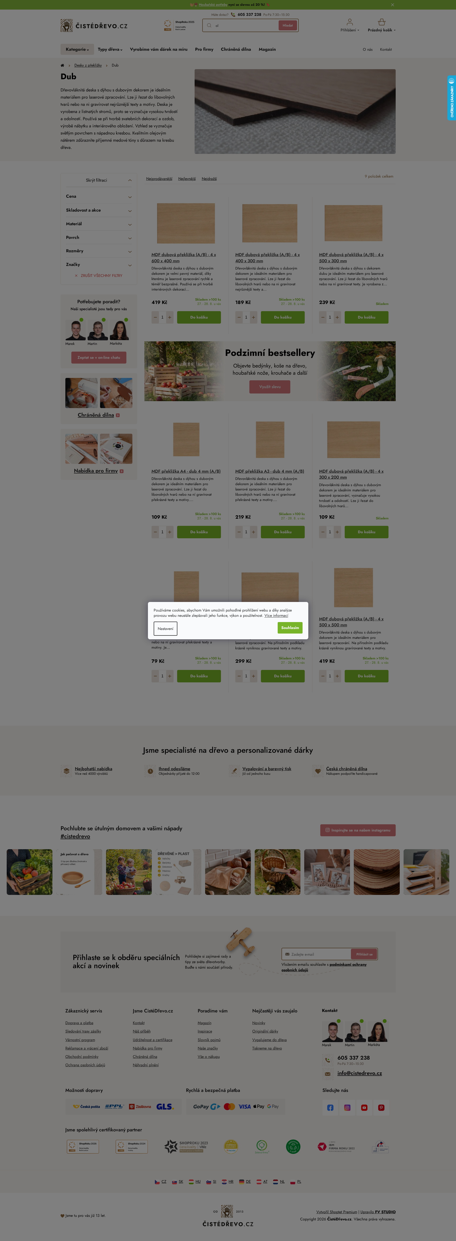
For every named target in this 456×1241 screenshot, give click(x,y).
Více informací (276, 615)
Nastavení (165, 628)
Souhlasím (290, 627)
